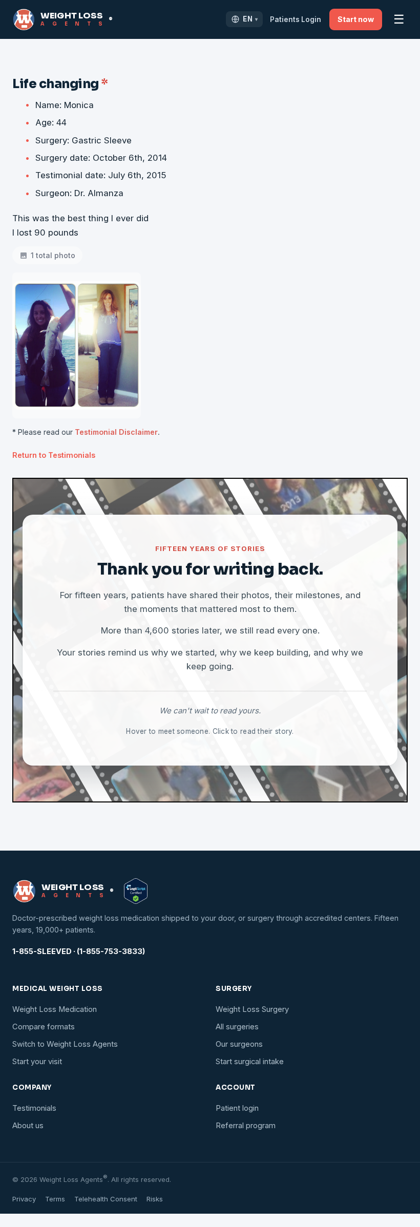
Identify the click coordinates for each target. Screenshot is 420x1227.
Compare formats (43, 1026)
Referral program (246, 1125)
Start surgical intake (250, 1061)
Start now (356, 19)
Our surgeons (239, 1044)
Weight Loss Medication (54, 1009)
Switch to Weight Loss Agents (65, 1044)
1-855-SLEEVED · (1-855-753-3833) (78, 951)
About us (28, 1125)
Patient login (237, 1108)
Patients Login (295, 19)
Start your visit (37, 1061)
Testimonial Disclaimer (116, 432)
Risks (154, 1199)
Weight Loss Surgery (252, 1009)
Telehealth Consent (105, 1199)
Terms (55, 1199)
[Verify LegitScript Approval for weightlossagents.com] (136, 891)
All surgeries (237, 1026)
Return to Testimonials (53, 455)
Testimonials (34, 1108)
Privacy (24, 1199)
